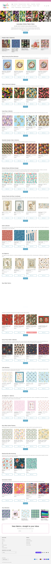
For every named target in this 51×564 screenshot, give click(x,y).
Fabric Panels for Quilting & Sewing (24, 49)
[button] (28, 4)
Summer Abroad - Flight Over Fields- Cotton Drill (31, 495)
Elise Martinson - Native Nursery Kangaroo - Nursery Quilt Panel (18, 71)
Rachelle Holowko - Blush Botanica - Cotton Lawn (19, 155)
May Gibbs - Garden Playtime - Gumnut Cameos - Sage (30, 440)
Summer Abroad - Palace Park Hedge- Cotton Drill (42, 495)
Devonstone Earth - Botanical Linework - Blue (18, 242)
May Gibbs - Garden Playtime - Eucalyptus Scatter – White (6, 440)
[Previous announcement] (2, 1)
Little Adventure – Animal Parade (42, 383)
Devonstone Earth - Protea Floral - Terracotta (7, 242)
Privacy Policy (28, 543)
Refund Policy (28, 542)
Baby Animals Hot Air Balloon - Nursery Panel (42, 212)
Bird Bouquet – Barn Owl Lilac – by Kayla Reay (7, 127)
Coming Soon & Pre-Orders (45, 49)
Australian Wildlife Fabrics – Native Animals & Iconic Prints (15, 50)
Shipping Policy (28, 539)
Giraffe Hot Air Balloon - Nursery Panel (6, 212)
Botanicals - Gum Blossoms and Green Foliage (30, 470)
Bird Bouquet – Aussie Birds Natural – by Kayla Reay (43, 127)
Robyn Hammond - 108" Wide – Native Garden (6, 99)
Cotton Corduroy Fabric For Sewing (44, 519)
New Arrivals (14, 518)
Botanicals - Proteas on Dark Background (18, 470)
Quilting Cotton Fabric (5, 519)
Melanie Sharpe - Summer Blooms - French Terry (31, 184)
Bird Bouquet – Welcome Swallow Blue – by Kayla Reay (31, 127)
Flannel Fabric (33, 518)
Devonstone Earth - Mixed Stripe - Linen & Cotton (31, 242)
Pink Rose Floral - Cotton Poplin (6, 494)
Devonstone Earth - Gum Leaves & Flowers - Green (43, 242)
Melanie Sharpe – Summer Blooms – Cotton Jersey (19, 184)
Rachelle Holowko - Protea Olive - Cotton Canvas (6, 155)
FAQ (2, 542)
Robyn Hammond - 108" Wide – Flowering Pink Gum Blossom (42, 99)
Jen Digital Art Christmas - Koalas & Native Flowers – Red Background (19, 326)
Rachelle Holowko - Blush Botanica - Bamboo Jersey (43, 155)
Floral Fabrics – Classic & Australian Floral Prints (5, 49)
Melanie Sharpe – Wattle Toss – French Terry (42, 184)
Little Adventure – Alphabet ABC (6, 383)
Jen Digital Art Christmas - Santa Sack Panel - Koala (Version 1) (42, 326)
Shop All (25, 32)
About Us (3, 539)
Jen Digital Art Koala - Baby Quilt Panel (6, 270)
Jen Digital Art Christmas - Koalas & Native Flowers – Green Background (31, 326)
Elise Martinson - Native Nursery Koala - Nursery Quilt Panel (42, 71)
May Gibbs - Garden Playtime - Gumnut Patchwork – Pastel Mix (18, 440)
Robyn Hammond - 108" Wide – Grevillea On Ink (18, 99)
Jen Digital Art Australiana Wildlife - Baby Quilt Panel (31, 270)
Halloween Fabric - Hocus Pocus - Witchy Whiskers (19, 356)
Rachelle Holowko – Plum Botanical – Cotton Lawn (31, 155)
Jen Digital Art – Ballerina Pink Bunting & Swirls (18, 412)
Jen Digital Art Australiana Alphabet (43, 269)
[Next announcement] (49, 1)
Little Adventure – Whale (29, 383)
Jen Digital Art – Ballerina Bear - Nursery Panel (30, 412)
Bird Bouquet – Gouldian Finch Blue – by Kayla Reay (19, 127)
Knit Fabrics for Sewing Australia (24, 519)
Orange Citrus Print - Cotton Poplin (19, 494)
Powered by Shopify (9, 562)
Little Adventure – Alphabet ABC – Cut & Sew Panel (19, 383)
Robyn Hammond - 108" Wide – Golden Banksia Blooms (30, 99)
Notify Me (31, 332)
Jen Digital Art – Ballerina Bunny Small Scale (42, 412)
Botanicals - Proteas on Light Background (6, 470)
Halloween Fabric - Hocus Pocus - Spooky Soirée (6, 356)
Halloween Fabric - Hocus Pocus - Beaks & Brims (43, 356)
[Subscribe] (32, 531)
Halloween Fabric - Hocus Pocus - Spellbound (31, 356)
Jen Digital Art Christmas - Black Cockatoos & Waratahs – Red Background (6, 327)
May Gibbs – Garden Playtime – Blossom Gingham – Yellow (42, 440)
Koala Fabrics (5, 562)
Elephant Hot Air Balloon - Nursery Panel (19, 212)
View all (25, 79)
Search (3, 546)
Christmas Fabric (34, 48)
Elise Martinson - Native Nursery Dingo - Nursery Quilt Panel (30, 71)
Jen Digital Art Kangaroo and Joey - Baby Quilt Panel (19, 270)
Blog (2, 543)
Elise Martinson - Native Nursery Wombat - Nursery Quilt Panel (6, 71)
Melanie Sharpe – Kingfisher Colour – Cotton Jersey (7, 184)
